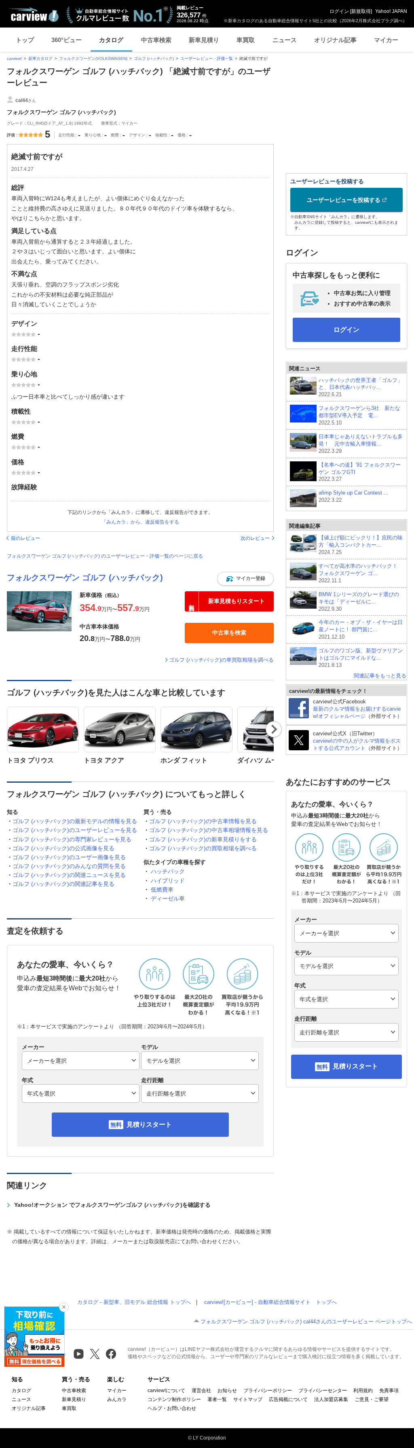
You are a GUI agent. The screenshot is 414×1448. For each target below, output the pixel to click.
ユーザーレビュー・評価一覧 (206, 58)
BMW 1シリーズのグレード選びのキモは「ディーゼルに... (359, 601)
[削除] (64, 1307)
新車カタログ (40, 58)
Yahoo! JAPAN (391, 11)
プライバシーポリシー (267, 1390)
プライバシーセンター (322, 1390)
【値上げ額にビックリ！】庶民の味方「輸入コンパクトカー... (361, 545)
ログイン (339, 11)
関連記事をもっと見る (380, 676)
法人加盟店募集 (331, 1399)
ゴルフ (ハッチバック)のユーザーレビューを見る (75, 830)
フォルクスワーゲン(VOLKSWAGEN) (93, 58)
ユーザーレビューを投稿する (343, 200)
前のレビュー (25, 538)
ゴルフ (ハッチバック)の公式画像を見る (63, 848)
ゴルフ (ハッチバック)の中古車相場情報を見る (208, 830)
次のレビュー (255, 538)
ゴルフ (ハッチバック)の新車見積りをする (203, 839)
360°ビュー (66, 39)
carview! (14, 58)
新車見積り (204, 39)
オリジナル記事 (335, 39)
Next (274, 729)
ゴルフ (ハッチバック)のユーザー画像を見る (69, 857)
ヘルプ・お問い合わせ (172, 1408)
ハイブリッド (168, 880)
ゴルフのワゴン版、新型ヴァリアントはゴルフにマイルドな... (361, 658)
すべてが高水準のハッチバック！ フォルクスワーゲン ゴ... (361, 573)
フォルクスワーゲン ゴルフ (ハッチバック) (85, 577)
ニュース (284, 39)
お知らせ (227, 1390)
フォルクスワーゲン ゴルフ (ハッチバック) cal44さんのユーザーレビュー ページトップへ (306, 1321)
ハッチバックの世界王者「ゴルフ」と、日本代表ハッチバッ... (361, 387)
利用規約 (363, 1390)
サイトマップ (247, 1399)
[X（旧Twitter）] (94, 1354)
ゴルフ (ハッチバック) (154, 58)
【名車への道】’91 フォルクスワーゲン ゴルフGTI (360, 472)
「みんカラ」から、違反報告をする (140, 522)
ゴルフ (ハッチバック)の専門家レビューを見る (72, 839)
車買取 (246, 39)
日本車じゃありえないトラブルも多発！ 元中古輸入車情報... (361, 443)
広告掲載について (288, 1399)
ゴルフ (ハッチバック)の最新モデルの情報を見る (75, 821)
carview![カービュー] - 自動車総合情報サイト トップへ (270, 1302)
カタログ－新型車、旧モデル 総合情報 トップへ (134, 1302)
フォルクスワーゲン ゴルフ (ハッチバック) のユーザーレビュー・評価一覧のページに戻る (105, 556)
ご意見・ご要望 (372, 1399)
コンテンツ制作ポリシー (174, 1399)
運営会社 (201, 1390)
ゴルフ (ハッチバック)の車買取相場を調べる (221, 660)
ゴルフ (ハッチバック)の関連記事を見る (63, 884)
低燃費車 (162, 889)
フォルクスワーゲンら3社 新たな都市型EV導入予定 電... (359, 415)
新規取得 (361, 11)
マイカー (386, 39)
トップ (25, 39)
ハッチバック (168, 871)
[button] (245, 579)
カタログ (111, 39)
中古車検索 (156, 39)
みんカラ (117, 1399)
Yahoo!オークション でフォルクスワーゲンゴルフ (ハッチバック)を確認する (112, 1205)
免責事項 (389, 1390)
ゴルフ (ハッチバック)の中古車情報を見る (203, 821)
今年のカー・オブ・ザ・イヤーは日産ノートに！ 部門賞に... (361, 629)
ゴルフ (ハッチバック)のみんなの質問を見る (69, 866)
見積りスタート (149, 1124)
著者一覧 (217, 1399)
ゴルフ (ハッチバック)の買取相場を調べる (203, 848)
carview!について (166, 1390)
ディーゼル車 (168, 898)
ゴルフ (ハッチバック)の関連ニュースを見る (69, 875)
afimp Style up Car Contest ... (354, 496)
